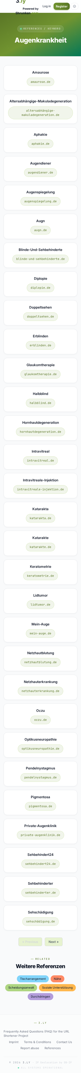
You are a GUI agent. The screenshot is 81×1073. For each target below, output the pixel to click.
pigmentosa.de (40, 806)
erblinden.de (40, 345)
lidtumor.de (40, 604)
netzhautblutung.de (40, 662)
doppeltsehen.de (40, 316)
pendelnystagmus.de (40, 777)
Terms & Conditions (37, 1042)
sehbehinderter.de (40, 893)
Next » (54, 942)
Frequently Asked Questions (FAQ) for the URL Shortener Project (36, 1034)
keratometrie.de (40, 576)
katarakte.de (40, 547)
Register (62, 6)
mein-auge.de (40, 633)
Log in (47, 6)
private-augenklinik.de (40, 835)
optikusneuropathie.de (40, 749)
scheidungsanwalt (21, 987)
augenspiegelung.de (40, 201)
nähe (57, 979)
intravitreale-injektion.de (40, 489)
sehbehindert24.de (40, 864)
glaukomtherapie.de (40, 374)
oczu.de (40, 720)
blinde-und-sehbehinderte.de (40, 259)
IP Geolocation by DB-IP (54, 1062)
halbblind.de (40, 403)
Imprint (13, 1042)
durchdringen (40, 996)
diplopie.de (40, 288)
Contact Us (64, 1042)
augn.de (40, 230)
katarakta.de (40, 518)
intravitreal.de (40, 460)
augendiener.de (40, 172)
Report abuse (29, 1048)
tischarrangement (33, 979)
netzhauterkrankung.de (40, 691)
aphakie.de (41, 144)
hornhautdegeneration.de (40, 432)
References (53, 1048)
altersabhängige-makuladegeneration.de (40, 113)
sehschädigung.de (40, 921)
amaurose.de (40, 82)
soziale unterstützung (57, 987)
